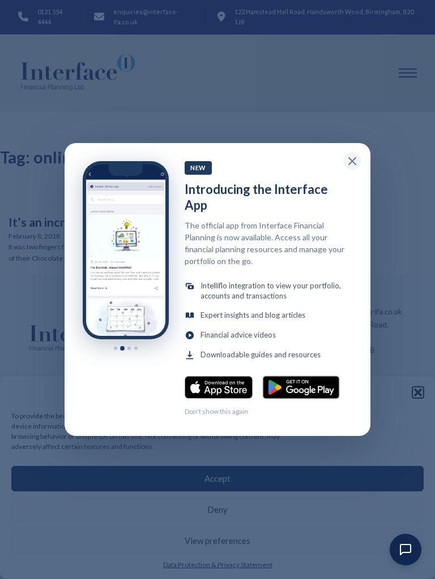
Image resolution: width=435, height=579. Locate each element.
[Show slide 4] (136, 348)
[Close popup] (352, 161)
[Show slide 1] (115, 348)
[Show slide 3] (129, 348)
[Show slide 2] (122, 347)
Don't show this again (216, 411)
